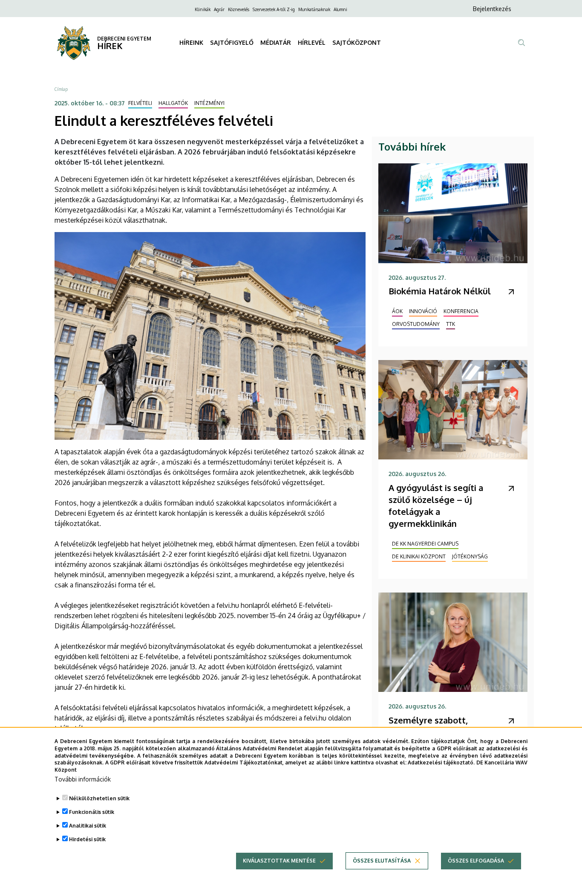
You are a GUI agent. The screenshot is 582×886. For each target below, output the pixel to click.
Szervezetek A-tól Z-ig (274, 9)
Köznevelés (238, 9)
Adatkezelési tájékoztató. (441, 762)
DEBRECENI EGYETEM (124, 38)
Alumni (340, 9)
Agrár (219, 9)
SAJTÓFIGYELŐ (232, 42)
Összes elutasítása (382, 860)
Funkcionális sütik (91, 812)
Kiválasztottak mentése (279, 860)
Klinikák (202, 9)
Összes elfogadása (476, 860)
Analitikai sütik (87, 825)
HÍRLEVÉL (312, 42)
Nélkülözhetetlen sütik (99, 798)
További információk (83, 779)
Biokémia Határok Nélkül (440, 290)
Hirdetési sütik (87, 839)
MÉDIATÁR (275, 42)
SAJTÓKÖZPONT (356, 42)
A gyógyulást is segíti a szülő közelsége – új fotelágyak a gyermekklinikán (436, 505)
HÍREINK (191, 42)
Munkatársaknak (314, 9)
